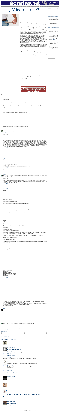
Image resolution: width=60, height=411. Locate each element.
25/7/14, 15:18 (5, 172)
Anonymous (49, 16)
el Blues (4, 174)
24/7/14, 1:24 (5, 123)
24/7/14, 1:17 (5, 116)
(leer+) (54, 20)
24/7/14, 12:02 (5, 147)
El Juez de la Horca (5, 149)
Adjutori (49, 27)
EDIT (4, 308)
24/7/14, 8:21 (5, 132)
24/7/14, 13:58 (5, 156)
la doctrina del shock (24, 18)
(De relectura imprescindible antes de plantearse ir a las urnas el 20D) (16, 349)
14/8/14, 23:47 (5, 329)
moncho (4, 129)
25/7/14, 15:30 (5, 183)
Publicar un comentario (4, 331)
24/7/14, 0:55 (5, 108)
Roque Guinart (5, 269)
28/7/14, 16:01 (5, 324)
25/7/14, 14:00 (5, 160)
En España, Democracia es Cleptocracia (8, 300)
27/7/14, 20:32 (5, 306)
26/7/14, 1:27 (5, 195)
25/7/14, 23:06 (5, 188)
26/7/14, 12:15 (5, 218)
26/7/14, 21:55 (5, 277)
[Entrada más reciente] (1, 333)
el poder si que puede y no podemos (55, 27)
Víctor (4, 158)
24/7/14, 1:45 (5, 127)
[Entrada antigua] (46, 333)
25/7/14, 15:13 (5, 167)
